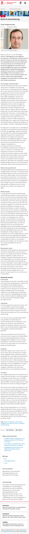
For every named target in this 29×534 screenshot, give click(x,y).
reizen (16, 423)
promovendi (10, 423)
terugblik (3, 423)
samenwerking (5, 425)
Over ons (3, 9)
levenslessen (19, 422)
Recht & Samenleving (15, 9)
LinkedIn (19, 430)
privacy (24, 530)
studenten (21, 423)
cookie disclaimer (8, 531)
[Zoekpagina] (25, 3)
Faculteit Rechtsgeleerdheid (7, 9)
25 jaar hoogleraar (9, 422)
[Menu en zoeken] (20, 3)
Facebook (10, 430)
